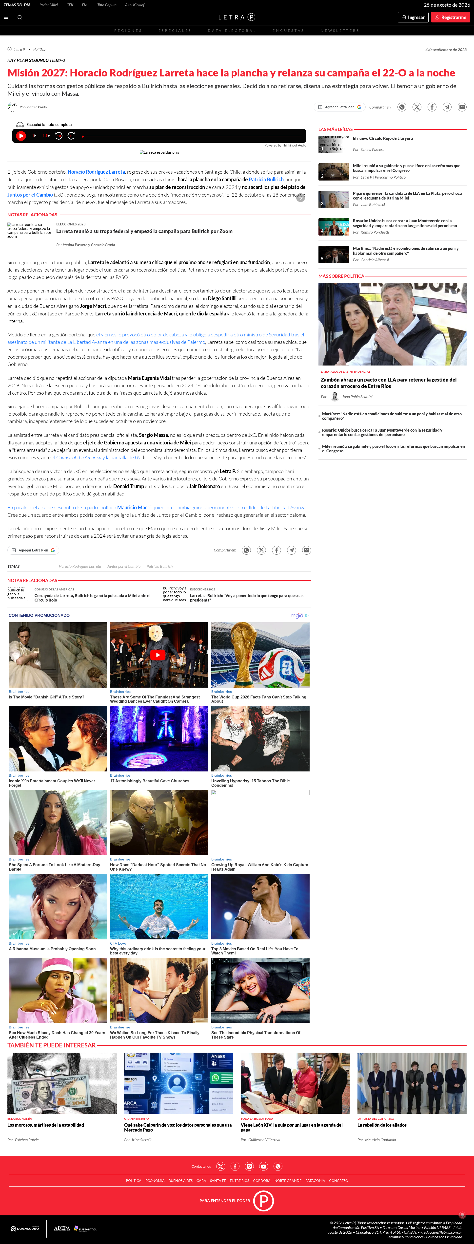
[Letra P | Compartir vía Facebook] (432, 107)
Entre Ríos (239, 1180)
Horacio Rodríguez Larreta (96, 172)
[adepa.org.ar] (62, 1229)
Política (39, 49)
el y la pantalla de (96, 457)
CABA (201, 1180)
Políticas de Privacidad (444, 1236)
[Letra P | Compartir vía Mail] (462, 107)
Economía (155, 1180)
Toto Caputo (107, 4)
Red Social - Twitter (221, 1166)
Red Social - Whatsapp (278, 1166)
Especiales (175, 30)
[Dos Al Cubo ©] (25, 1229)
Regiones (128, 30)
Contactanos (201, 1166)
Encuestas (289, 30)
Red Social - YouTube (263, 1166)
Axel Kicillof (134, 4)
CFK (69, 4)
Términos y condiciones (405, 1236)
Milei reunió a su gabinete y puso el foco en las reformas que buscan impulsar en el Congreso (393, 448)
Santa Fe (218, 1180)
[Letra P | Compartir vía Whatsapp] (402, 107)
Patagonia (315, 1180)
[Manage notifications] (462, 1215)
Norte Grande (288, 1180)
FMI (85, 4)
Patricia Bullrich (266, 179)
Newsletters (340, 30)
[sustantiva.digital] (85, 1229)
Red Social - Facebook (235, 1166)
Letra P (19, 49)
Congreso (338, 1180)
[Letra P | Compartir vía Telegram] (447, 107)
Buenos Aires (181, 1180)
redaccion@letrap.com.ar (442, 1232)
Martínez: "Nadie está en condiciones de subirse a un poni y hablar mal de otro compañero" (392, 416)
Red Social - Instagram (249, 1166)
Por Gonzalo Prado (33, 107)
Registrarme (453, 17)
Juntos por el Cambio (30, 195)
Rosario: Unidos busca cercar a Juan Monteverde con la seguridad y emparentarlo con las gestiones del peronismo (382, 432)
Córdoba (262, 1180)
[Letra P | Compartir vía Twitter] (417, 107)
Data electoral (232, 30)
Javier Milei (48, 4)
